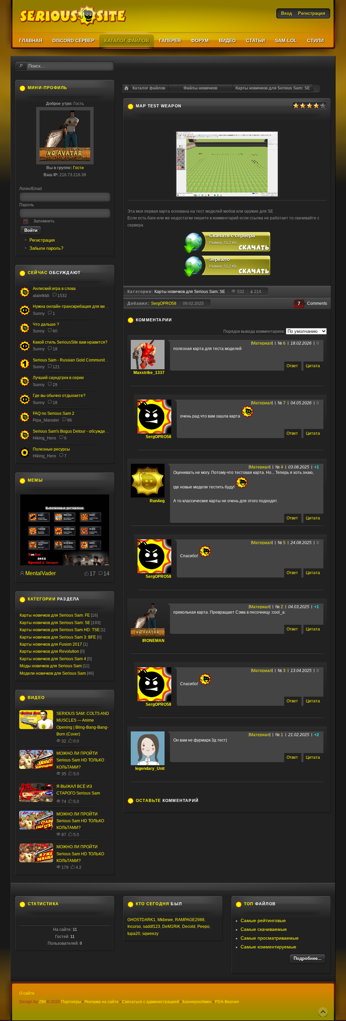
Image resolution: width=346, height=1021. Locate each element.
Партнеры (71, 1001)
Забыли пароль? (46, 248)
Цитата (313, 366)
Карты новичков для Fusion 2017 (51, 644)
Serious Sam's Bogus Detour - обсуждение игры (77, 431)
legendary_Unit (150, 768)
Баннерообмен (197, 1001)
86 (69, 420)
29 (55, 384)
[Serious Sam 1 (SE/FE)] (24, 368)
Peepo (203, 926)
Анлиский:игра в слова (54, 288)
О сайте (26, 993)
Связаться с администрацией (150, 1001)
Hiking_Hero (44, 438)
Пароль (26, 205)
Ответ (292, 366)
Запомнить (43, 221)
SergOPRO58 (163, 303)
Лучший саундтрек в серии (58, 377)
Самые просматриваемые (270, 938)
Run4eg (157, 501)
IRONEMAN (153, 640)
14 (106, 573)
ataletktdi (41, 295)
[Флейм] (24, 296)
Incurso (134, 926)
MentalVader (40, 573)
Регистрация (42, 240)
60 (55, 331)
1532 (62, 295)
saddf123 (151, 926)
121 (56, 367)
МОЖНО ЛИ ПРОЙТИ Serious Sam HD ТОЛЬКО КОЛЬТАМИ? (80, 760)
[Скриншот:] (227, 196)
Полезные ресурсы (51, 449)
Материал (262, 343)
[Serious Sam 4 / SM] (24, 331)
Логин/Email (30, 188)
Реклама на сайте (101, 1001)
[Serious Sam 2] (24, 421)
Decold (188, 926)
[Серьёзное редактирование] (24, 456)
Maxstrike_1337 (149, 372)
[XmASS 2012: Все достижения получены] (64, 564)
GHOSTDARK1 (141, 919)
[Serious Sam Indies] (24, 438)
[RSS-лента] (175, 320)
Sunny (39, 313)
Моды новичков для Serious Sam (51, 666)
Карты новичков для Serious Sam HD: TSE (60, 629)
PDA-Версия (227, 1001)
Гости (78, 167)
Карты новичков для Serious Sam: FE (55, 615)
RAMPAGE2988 (189, 919)
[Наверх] (323, 1012)
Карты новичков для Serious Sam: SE (273, 88)
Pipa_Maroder (46, 420)
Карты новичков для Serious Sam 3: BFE (58, 637)
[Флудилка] (24, 314)
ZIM (42, 1001)
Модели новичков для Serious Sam (53, 673)
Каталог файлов (148, 88)
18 (55, 349)
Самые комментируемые (268, 946)
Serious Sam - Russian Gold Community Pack (75, 360)
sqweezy (150, 933)
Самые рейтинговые (263, 920)
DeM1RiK (171, 926)
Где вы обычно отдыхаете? (59, 395)
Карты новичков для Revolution (49, 651)
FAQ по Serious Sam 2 (53, 413)
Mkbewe (165, 919)
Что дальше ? (46, 324)
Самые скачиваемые (264, 929)
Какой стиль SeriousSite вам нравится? (70, 342)
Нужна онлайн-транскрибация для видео (72, 306)
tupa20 (133, 933)
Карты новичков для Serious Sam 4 (53, 658)
